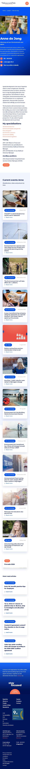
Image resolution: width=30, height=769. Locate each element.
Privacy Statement (7, 753)
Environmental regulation (10, 136)
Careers (18, 699)
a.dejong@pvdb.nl (9, 62)
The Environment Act (8, 126)
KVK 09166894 (6, 763)
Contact (6, 165)
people (9, 10)
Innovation (6, 723)
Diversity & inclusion (8, 725)
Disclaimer (5, 758)
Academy (19, 701)
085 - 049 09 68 (8, 58)
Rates (4, 760)
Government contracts (9, 132)
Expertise (5, 699)
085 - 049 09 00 (20, 742)
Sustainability (6, 715)
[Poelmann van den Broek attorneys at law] (9, 3)
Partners (5, 719)
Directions (5, 738)
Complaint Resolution (8, 761)
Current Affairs (7, 705)
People (4, 703)
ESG (4, 717)
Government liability (8, 134)
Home (4, 10)
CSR (4, 713)
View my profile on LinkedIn (11, 65)
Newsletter (6, 707)
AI (3, 721)
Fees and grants (7, 130)
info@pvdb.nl (19, 744)
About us (5, 701)
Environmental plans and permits (12, 128)
